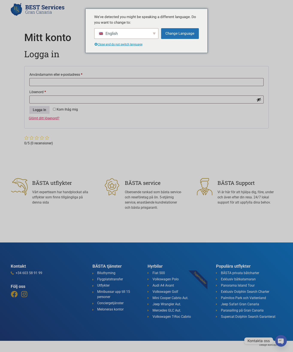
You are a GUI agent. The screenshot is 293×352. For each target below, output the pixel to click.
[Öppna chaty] (281, 341)
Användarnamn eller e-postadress (65, 74)
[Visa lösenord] (259, 99)
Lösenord (47, 91)
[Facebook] (14, 294)
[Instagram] (24, 294)
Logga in (39, 110)
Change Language (179, 33)
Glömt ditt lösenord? (44, 118)
